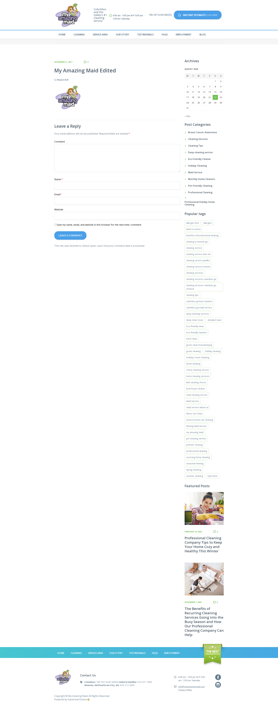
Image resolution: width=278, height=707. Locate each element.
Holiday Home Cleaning (197, 357)
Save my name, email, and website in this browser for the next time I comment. (99, 224)
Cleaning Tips (195, 145)
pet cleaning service (196, 438)
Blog (203, 34)
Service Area (100, 34)
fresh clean (191, 338)
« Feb (187, 116)
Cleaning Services (198, 139)
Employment (183, 34)
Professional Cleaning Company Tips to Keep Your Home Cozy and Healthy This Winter (203, 544)
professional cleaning (196, 450)
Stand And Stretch (77, 699)
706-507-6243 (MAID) (160, 14)
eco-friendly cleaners (196, 332)
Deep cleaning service (200, 152)
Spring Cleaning (193, 469)
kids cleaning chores (196, 382)
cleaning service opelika (198, 260)
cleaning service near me (198, 254)
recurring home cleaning (198, 457)
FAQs (165, 34)
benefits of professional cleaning (202, 235)
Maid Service (195, 172)
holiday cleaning (213, 351)
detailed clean (214, 319)
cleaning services (194, 272)
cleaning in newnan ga (197, 241)
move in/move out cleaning (199, 419)
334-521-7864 (144, 681)
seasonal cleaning (195, 463)
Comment (59, 141)
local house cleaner (195, 388)
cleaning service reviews (198, 266)
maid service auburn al (197, 407)
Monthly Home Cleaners (201, 179)
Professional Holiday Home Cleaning (200, 203)
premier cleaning (194, 444)
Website (58, 209)
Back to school (193, 229)
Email (57, 194)
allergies (207, 222)
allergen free (192, 222)
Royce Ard (62, 79)
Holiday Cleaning (197, 165)
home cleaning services (197, 376)
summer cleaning (194, 475)
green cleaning (193, 351)
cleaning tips (192, 295)
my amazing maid (194, 432)
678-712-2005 (127, 685)
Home (62, 34)
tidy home (212, 475)
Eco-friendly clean (195, 326)
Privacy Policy (185, 689)
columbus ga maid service (199, 307)
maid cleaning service (196, 394)
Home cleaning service (197, 369)
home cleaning (193, 363)
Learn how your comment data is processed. (121, 245)
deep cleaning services (197, 313)
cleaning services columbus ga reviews (201, 287)
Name (58, 179)
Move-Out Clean (194, 413)
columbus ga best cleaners (199, 301)
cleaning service (194, 247)
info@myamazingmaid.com (191, 686)
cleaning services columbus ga (201, 279)
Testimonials (145, 34)
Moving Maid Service (196, 426)
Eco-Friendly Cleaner (199, 159)
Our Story (122, 34)
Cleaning (79, 34)
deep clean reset (194, 319)
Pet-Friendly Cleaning (200, 185)
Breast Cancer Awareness (202, 132)
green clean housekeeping (199, 344)
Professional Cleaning (200, 192)
